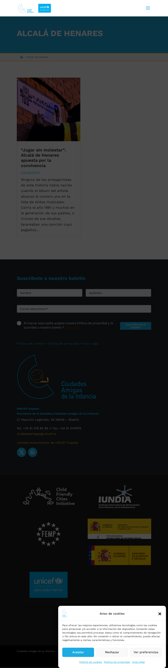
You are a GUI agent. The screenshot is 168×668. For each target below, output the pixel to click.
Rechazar (112, 652)
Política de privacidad (117, 662)
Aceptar (78, 652)
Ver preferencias (146, 652)
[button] (160, 614)
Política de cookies (90, 662)
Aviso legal (138, 662)
